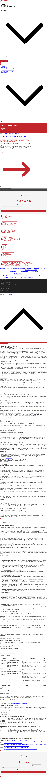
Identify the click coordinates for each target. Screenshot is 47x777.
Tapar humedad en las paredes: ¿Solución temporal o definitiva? (16, 262)
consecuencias (42, 268)
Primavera (4, 251)
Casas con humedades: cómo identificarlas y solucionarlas (15, 265)
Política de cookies (6, 286)
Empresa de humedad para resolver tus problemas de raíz (15, 264)
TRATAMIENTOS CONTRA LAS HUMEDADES (13, 136)
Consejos (4, 218)
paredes (11, 275)
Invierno (4, 245)
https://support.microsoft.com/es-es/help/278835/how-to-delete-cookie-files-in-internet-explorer (25, 744)
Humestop (4, 72)
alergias (1, 268)
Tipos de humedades (6, 254)
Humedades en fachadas (7, 240)
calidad (14, 268)
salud (41, 275)
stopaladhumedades (4, 141)
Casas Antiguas (5, 217)
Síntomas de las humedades (8, 252)
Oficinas (4, 247)
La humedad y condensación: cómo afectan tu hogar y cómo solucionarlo (18, 263)
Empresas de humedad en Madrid (9, 221)
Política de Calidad (6, 282)
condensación (35, 268)
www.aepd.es (36, 415)
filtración (13, 272)
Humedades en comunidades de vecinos (11, 239)
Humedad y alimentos (7, 229)
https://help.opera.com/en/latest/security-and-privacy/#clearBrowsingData (20, 749)
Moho (3, 246)
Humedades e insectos (7, 237)
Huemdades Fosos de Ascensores (9, 223)
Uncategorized (5, 256)
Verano (3, 257)
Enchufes (4, 222)
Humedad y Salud (6, 234)
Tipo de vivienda (6, 253)
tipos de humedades (24, 277)
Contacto (7, 56)
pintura (14, 275)
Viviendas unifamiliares (7, 259)
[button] (24, 55)
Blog (3, 283)
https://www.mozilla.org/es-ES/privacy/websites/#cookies (16, 746)
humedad (24, 272)
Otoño (3, 248)
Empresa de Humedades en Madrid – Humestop (12, 261)
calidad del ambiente (19, 268)
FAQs (6, 58)
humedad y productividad (7, 233)
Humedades (5, 5)
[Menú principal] (0, 62)
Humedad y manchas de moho (9, 231)
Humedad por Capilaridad (7, 7)
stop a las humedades (13, 277)
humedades (21, 140)
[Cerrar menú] (0, 64)
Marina (3, 139)
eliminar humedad (31, 270)
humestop (26, 140)
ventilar (29, 277)
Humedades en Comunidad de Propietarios (11, 238)
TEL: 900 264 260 (4, 61)
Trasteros (4, 255)
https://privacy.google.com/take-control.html (17, 703)
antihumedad (15, 140)
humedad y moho (6, 232)
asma (12, 268)
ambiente (4, 268)
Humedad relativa (6, 228)
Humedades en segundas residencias (10, 242)
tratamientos (12, 141)
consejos (2, 270)
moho (5, 275)
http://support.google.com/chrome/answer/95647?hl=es (16, 740)
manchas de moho (42, 273)
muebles (8, 275)
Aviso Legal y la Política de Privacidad (15, 208)
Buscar (1, 186)
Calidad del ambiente (7, 216)
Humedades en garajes (7, 241)
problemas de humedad (29, 275)
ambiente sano (9, 268)
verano (31, 277)
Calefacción (4, 215)
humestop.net (24, 353)
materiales (1, 275)
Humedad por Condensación (8, 6)
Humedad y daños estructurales (9, 230)
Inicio (3, 4)
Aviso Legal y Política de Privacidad (9, 284)
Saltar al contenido (4, 0)
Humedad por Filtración (7, 9)
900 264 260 (23, 201)
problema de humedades (20, 275)
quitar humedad (36, 275)
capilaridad (26, 268)
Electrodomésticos (6, 220)
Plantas (3, 249)
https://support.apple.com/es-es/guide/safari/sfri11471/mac (17, 747)
